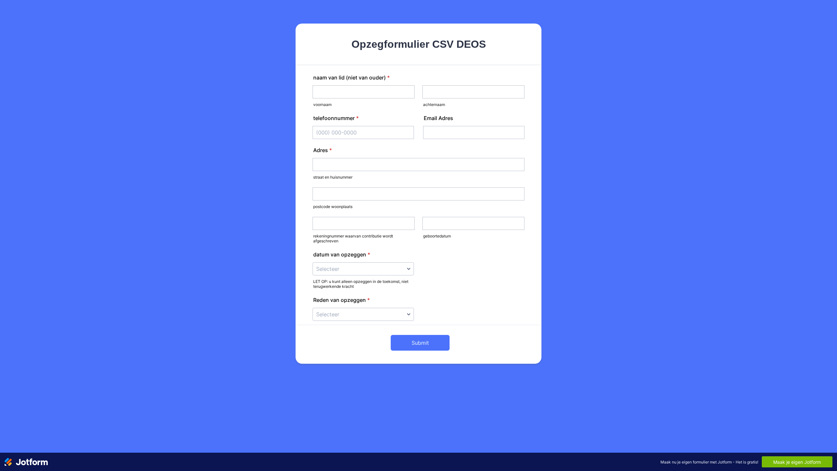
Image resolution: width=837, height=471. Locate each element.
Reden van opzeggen (341, 300)
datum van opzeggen (341, 254)
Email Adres (438, 118)
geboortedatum (437, 236)
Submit (420, 343)
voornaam (322, 104)
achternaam (434, 104)
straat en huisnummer (332, 177)
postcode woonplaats (332, 206)
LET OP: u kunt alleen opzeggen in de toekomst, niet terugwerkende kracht (360, 284)
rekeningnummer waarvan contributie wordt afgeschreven (353, 238)
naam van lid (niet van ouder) (351, 77)
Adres (322, 150)
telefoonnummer (336, 118)
